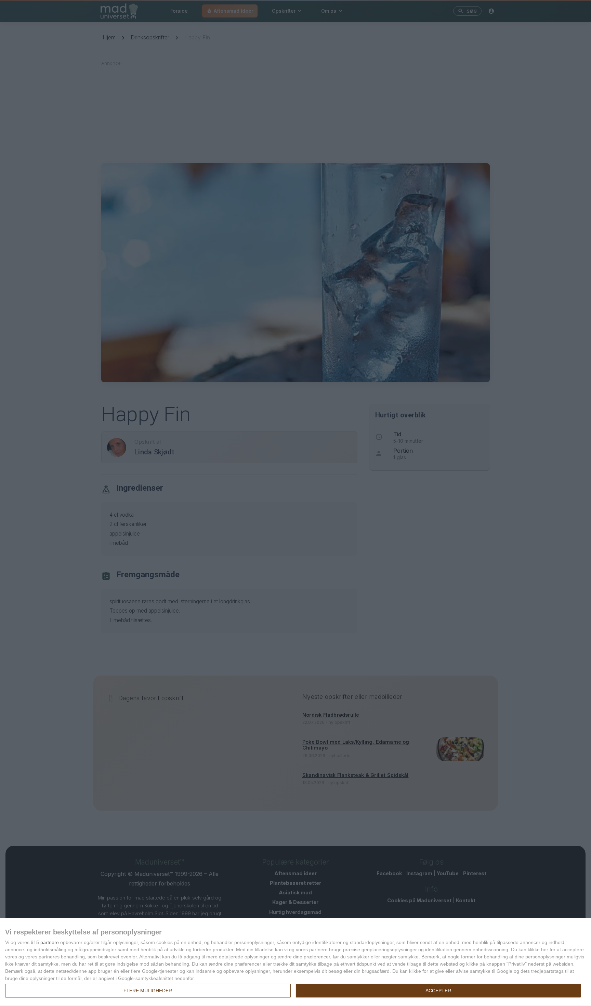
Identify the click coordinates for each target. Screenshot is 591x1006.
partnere (49, 942)
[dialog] (295, 962)
